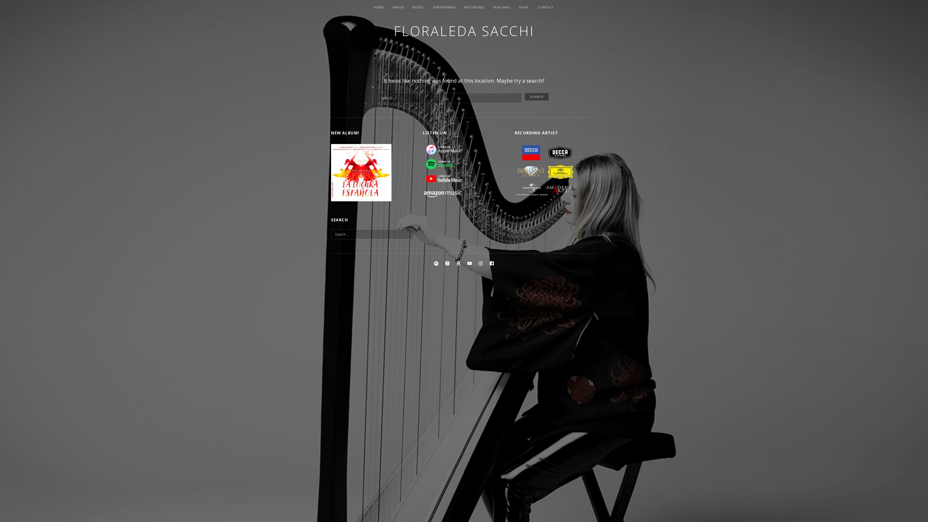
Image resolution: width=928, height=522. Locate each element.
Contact (546, 7)
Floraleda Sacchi (464, 31)
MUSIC (418, 7)
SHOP (524, 7)
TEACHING (501, 7)
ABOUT (399, 7)
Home (379, 7)
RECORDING (474, 7)
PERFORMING (444, 7)
